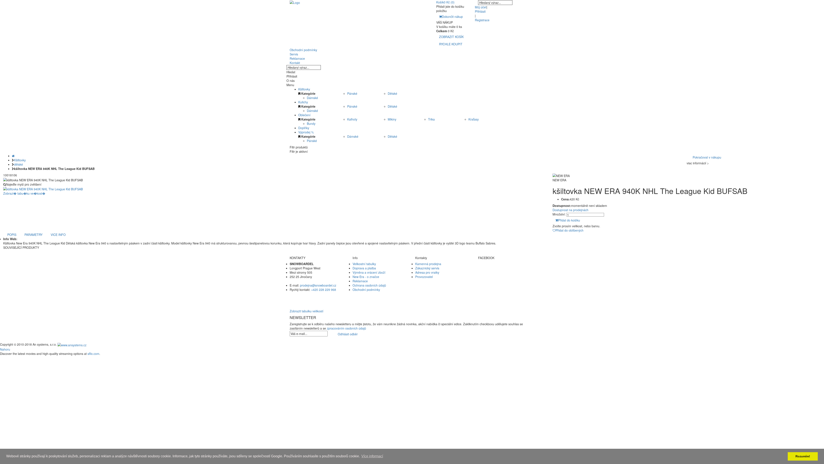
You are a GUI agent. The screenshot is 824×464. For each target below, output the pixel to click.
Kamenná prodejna (428, 264)
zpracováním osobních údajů (346, 328)
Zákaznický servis (427, 268)
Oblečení (304, 115)
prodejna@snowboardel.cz (318, 285)
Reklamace (360, 281)
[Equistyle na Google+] (506, 277)
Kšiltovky (304, 89)
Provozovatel (424, 277)
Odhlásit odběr (348, 334)
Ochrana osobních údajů (369, 285)
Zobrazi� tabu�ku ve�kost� (24, 193)
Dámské (312, 98)
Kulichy (303, 102)
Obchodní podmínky (366, 289)
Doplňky (303, 128)
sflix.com (93, 353)
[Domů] (13, 156)
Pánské (352, 93)
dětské (18, 164)
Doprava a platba (364, 268)
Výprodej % (306, 132)
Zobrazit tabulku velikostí (306, 311)
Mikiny (392, 119)
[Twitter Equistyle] (506, 272)
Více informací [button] (372, 456)
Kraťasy (473, 119)
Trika (431, 119)
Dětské (392, 93)
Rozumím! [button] (802, 456)
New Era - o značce (366, 277)
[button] (412, 298)
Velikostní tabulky (364, 264)
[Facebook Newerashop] (506, 268)
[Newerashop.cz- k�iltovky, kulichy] (295, 2)
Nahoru (5, 349)
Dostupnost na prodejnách (570, 210)
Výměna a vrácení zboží (369, 272)
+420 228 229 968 (323, 289)
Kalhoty (352, 119)
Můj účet (480, 7)
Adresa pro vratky (427, 272)
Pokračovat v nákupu (707, 157)
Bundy (311, 123)
